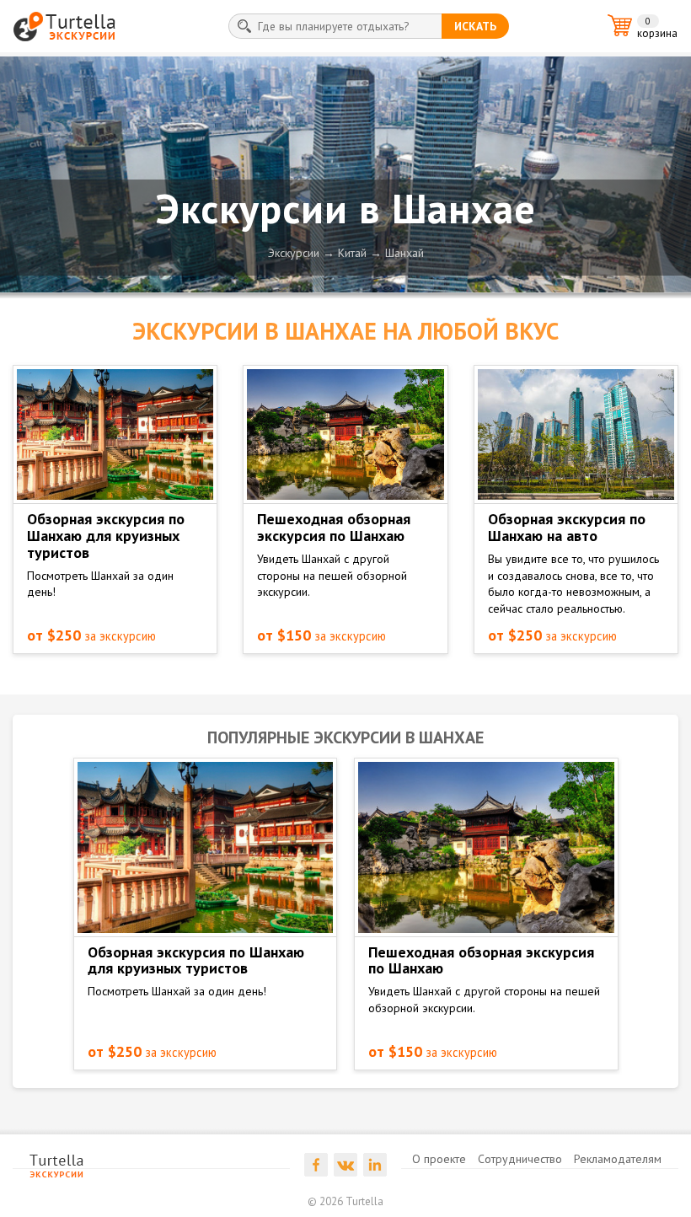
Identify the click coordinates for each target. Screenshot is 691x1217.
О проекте (439, 1158)
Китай (352, 252)
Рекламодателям (618, 1158)
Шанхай (404, 252)
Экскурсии (293, 252)
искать (475, 26)
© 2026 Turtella (345, 1201)
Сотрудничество (520, 1158)
